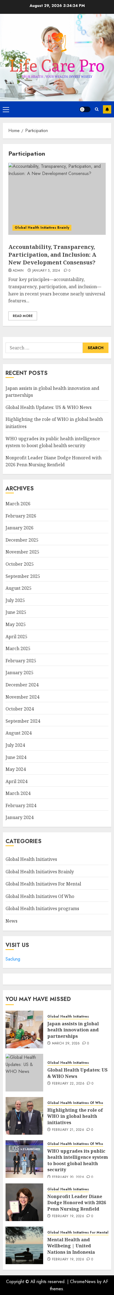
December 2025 (22, 540)
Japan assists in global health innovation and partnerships (73, 1030)
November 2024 (22, 697)
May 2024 (16, 769)
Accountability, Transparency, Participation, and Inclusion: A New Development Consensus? (52, 254)
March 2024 (18, 793)
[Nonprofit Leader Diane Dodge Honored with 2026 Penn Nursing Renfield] (24, 1202)
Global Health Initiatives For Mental (43, 884)
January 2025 (19, 673)
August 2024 (19, 733)
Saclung (13, 959)
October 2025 (20, 564)
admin (18, 271)
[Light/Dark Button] (84, 109)
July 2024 (15, 745)
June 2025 (16, 612)
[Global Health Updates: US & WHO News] (24, 1072)
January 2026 (19, 528)
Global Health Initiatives (31, 859)
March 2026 (18, 504)
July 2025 (15, 600)
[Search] (96, 109)
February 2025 (21, 661)
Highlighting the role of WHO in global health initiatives (75, 1116)
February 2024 (21, 805)
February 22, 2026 (68, 1084)
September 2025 (23, 576)
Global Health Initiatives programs (42, 908)
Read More (23, 315)
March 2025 (18, 648)
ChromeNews (83, 1281)
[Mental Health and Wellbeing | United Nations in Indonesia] (24, 1245)
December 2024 (22, 685)
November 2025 (22, 552)
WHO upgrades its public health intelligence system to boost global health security (77, 1160)
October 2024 (20, 709)
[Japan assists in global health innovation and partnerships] (24, 1029)
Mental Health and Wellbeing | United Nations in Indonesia (71, 1246)
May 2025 (16, 624)
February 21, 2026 (68, 1130)
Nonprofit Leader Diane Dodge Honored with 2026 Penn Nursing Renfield (54, 461)
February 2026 (21, 516)
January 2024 (19, 817)
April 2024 (16, 781)
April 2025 (16, 637)
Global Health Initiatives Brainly (42, 227)
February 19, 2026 (68, 1216)
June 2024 (16, 757)
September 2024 (23, 721)
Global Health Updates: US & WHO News (49, 407)
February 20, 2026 (68, 1177)
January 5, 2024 (46, 271)
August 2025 (19, 588)
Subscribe (107, 109)
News (11, 921)
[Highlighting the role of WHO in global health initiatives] (24, 1116)
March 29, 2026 (66, 1043)
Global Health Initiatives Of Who (40, 896)
